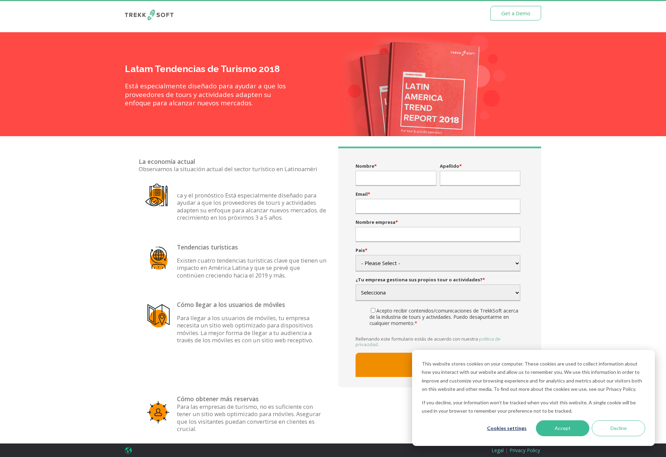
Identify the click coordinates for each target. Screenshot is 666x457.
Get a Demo (515, 13)
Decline (618, 428)
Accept (563, 428)
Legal (498, 450)
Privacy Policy (525, 450)
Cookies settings (507, 428)
